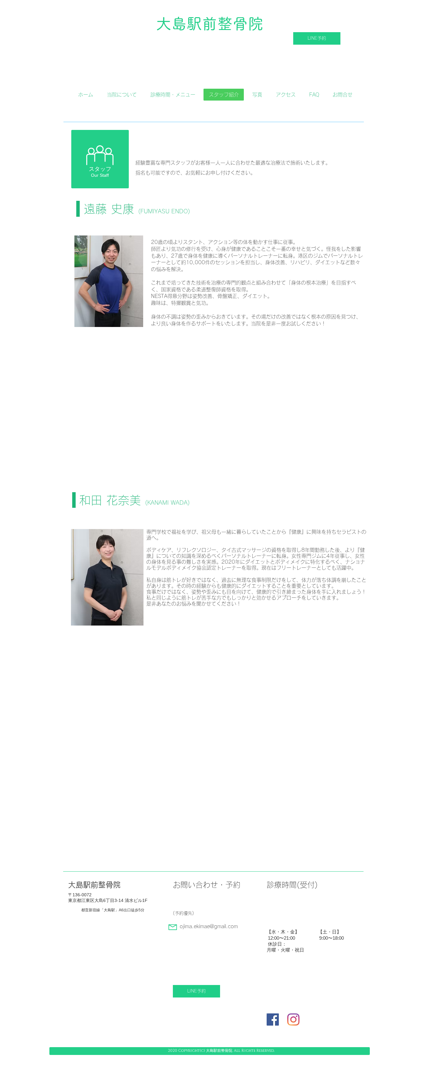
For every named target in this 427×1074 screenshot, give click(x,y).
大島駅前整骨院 (209, 23)
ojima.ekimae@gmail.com (209, 926)
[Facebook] (273, 1019)
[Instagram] (293, 1019)
